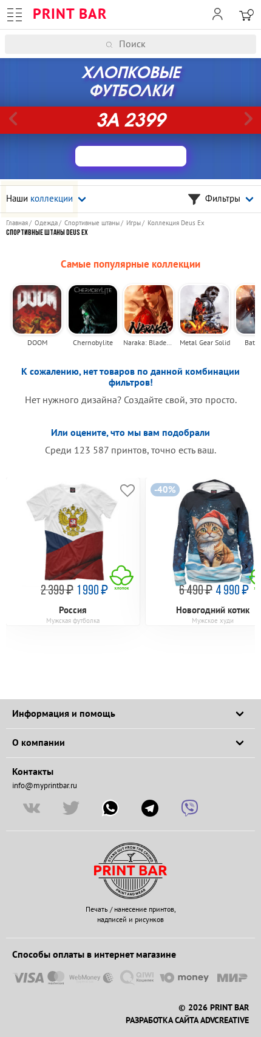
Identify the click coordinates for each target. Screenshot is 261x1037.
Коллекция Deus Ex (176, 223)
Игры (133, 223)
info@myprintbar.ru (44, 786)
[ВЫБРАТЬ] (130, 156)
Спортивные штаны (92, 223)
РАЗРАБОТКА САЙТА (162, 1020)
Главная (17, 223)
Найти (253, 44)
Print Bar (70, 14)
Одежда (46, 223)
